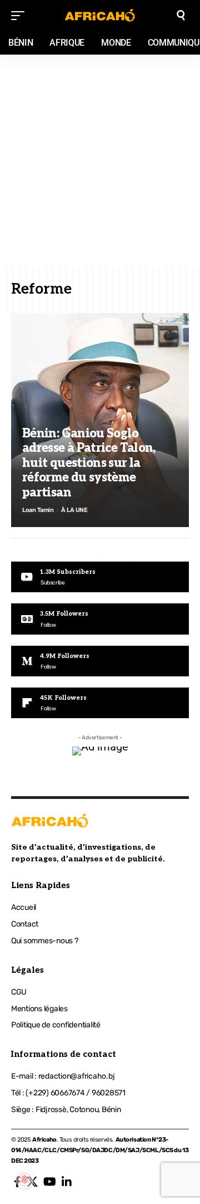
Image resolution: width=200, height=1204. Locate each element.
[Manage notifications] (24, 1179)
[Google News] (100, 618)
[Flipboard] (100, 703)
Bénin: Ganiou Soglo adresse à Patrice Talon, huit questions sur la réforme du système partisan (89, 463)
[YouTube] (50, 1181)
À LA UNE (74, 510)
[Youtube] (100, 577)
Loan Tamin (37, 510)
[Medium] (100, 661)
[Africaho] (100, 15)
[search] (181, 15)
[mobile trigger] (20, 15)
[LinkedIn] (66, 1181)
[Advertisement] (100, 160)
